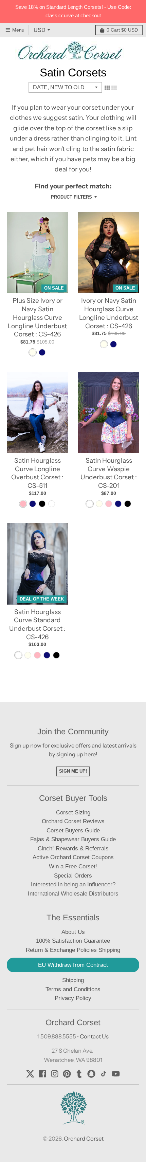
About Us (73, 932)
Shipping (73, 980)
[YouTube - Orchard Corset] (116, 1074)
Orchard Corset (84, 1138)
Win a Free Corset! (73, 866)
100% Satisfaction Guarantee (73, 941)
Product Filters (71, 197)
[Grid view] (107, 88)
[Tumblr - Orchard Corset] (79, 1074)
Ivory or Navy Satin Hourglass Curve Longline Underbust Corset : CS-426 (108, 313)
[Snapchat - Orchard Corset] (91, 1074)
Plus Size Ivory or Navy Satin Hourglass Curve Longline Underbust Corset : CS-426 (37, 317)
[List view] (114, 88)
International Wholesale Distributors (73, 893)
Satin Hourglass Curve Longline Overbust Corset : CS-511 (37, 473)
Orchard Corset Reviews (73, 821)
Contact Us (94, 1036)
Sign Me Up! (73, 771)
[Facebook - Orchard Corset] (42, 1074)
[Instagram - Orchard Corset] (55, 1074)
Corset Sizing (73, 812)
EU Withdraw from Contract (73, 965)
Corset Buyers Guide (73, 830)
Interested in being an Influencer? (73, 884)
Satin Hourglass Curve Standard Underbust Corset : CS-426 (37, 624)
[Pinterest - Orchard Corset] (67, 1074)
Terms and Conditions (73, 989)
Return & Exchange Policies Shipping (73, 950)
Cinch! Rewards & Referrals (73, 848)
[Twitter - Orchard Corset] (30, 1074)
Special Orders (73, 875)
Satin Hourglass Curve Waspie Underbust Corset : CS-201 (108, 473)
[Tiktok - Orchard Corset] (103, 1074)
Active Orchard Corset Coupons (73, 857)
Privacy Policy (73, 998)
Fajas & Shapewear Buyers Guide (73, 839)
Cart (122, 30)
